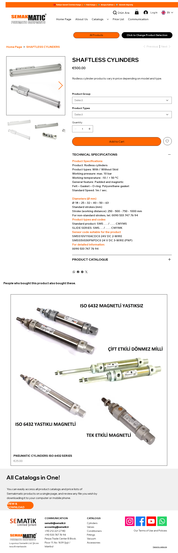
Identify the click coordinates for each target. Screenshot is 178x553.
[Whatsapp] (162, 538)
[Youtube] (151, 538)
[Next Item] (60, 85)
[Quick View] (89, 390)
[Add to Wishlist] (167, 159)
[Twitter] (86, 289)
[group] (88, 397)
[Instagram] (130, 538)
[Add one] (89, 146)
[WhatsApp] (74, 289)
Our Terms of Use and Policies (150, 548)
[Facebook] (78, 289)
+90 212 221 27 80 (55, 548)
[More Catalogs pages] (108, 19)
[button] (137, 12)
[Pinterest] (82, 289)
